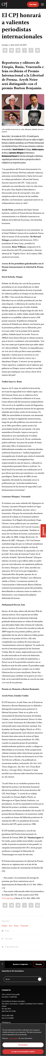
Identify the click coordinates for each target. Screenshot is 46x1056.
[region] (23, 1039)
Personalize (22, 1045)
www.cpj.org (7, 898)
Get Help (33, 4)
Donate (39, 964)
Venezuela (24, 925)
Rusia (16, 925)
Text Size (8, 939)
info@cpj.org (6, 1022)
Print (7, 931)
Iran (10, 925)
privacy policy (13, 1038)
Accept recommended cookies (22, 1051)
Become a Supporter (20, 964)
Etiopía (4, 925)
